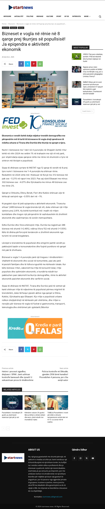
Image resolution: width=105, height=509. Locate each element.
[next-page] (8, 428)
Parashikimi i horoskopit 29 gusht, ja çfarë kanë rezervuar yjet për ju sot (12, 415)
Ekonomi (11, 24)
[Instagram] (80, 458)
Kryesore (13, 28)
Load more (86, 111)
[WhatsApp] (40, 64)
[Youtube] (92, 458)
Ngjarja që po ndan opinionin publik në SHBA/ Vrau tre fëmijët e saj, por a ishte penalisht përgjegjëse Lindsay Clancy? (93, 71)
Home (4, 24)
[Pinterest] (34, 64)
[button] (100, 16)
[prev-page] (3, 428)
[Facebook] (21, 64)
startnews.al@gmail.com (52, 496)
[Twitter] (27, 64)
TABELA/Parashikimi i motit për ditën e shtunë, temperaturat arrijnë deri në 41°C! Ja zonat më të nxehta (57, 417)
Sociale (21, 28)
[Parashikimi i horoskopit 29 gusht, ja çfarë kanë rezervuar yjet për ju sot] (12, 402)
